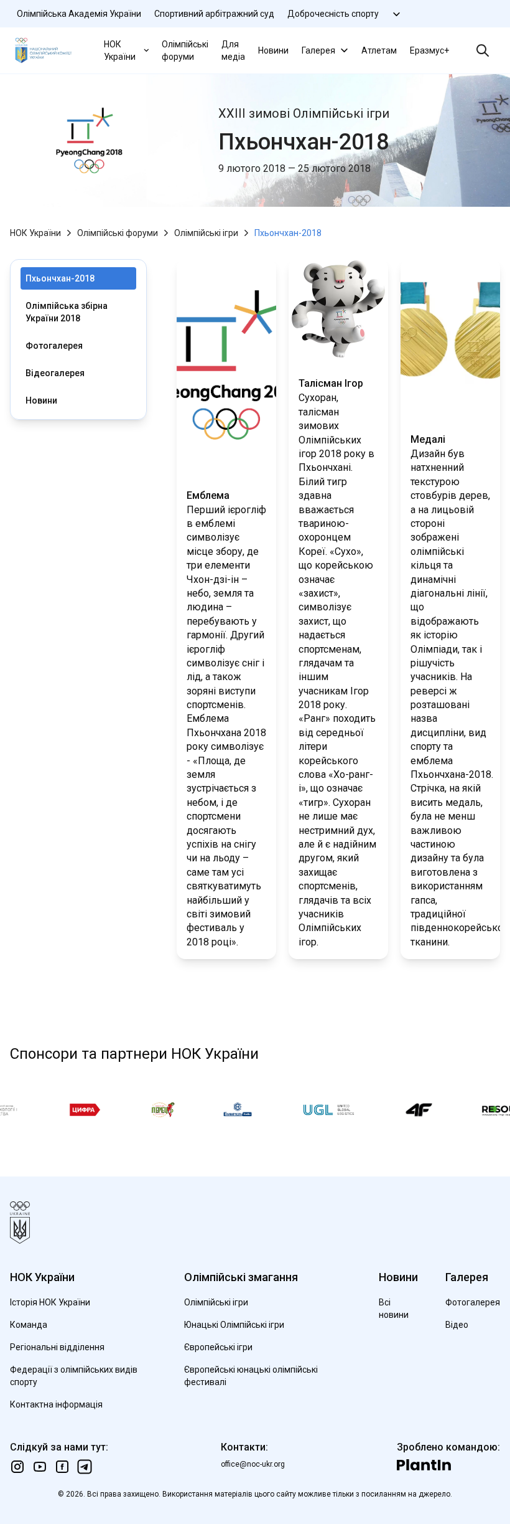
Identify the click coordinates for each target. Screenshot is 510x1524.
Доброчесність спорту (333, 14)
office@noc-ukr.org (253, 1464)
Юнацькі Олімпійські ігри (234, 1325)
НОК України (120, 50)
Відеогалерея (55, 373)
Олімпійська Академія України (79, 14)
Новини (273, 50)
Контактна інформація (56, 1404)
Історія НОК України (50, 1302)
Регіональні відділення (57, 1347)
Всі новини (394, 1308)
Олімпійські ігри (206, 233)
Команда (28, 1325)
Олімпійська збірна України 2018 (67, 312)
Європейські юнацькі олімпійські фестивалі (251, 1376)
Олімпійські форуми (185, 50)
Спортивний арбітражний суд (214, 14)
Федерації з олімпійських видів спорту (73, 1376)
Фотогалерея (54, 346)
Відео (456, 1325)
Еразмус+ (429, 50)
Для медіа (233, 50)
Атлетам (379, 50)
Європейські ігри (218, 1347)
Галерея (318, 50)
